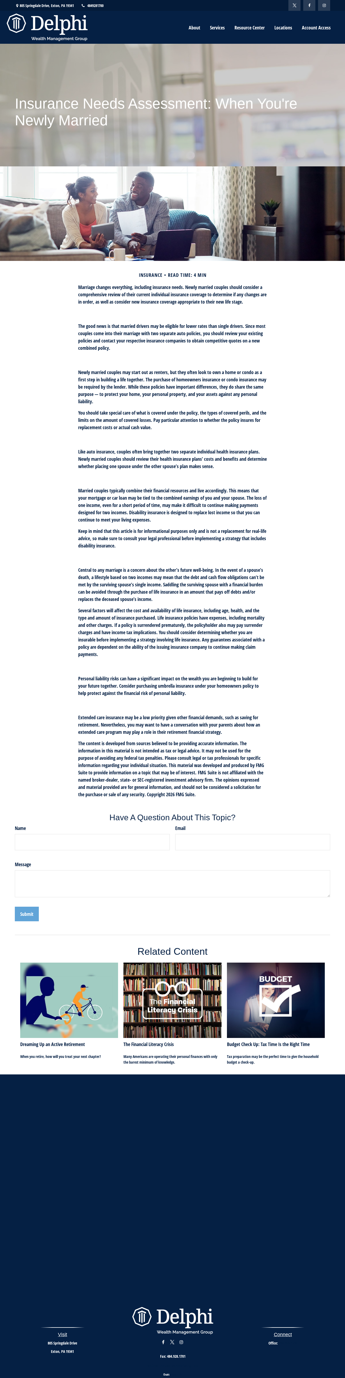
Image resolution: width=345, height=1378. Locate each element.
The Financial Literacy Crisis (148, 1044)
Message (23, 864)
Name (20, 828)
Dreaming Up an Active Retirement (52, 1044)
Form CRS (176, 1374)
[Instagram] (324, 5)
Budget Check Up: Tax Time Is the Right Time (268, 1044)
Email (180, 828)
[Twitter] (294, 5)
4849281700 (95, 5)
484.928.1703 (288, 1343)
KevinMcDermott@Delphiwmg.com (172, 1365)
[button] (194, 27)
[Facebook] (309, 5)
